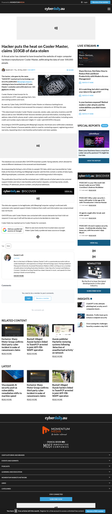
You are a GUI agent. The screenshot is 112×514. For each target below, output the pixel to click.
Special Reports (92, 125)
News (8, 246)
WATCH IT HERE (88, 82)
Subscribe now (94, 291)
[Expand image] (40, 93)
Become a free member (100, 2)
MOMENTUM (17, 2)
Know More (19, 276)
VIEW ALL (68, 191)
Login (86, 2)
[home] (56, 418)
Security (31, 70)
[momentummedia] (56, 431)
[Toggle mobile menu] (109, 9)
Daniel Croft (9, 70)
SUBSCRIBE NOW (56, 499)
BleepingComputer (24, 81)
